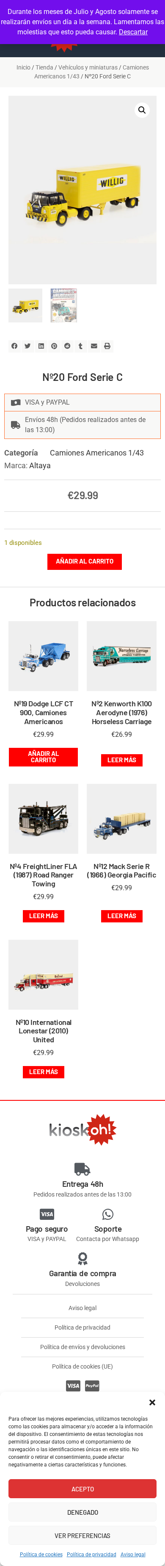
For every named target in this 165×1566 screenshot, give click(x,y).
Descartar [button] (133, 32)
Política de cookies (41, 1555)
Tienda (44, 67)
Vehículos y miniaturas (88, 67)
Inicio (23, 67)
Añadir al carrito (84, 561)
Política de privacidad (91, 1555)
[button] (152, 1402)
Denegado (82, 1512)
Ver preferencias (82, 1535)
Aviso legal (133, 1555)
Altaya (40, 465)
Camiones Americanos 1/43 (97, 452)
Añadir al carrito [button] (43, 757)
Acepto (83, 1489)
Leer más (121, 760)
